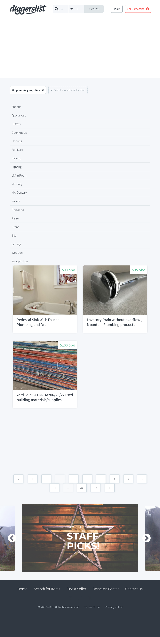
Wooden (17, 252)
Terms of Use (92, 607)
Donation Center (106, 588)
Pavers (16, 201)
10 (141, 479)
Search (94, 9)
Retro (15, 218)
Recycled (18, 210)
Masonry (17, 184)
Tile (14, 235)
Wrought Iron (20, 261)
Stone (16, 227)
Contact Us (134, 588)
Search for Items (47, 588)
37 (81, 488)
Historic (16, 158)
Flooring (17, 141)
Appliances (19, 115)
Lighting (16, 167)
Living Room (19, 175)
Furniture (17, 150)
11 (54, 488)
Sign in (116, 9)
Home (22, 588)
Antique (16, 107)
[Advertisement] (80, 48)
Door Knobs (19, 132)
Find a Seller (76, 588)
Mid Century (19, 192)
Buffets (16, 124)
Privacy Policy (114, 607)
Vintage (16, 244)
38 (95, 488)
